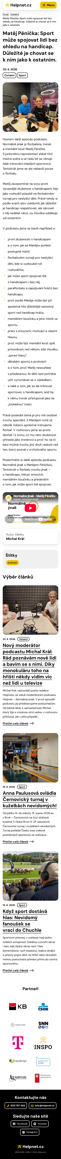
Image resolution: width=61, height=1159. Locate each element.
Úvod (5, 14)
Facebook (22, 1123)
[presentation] (30, 610)
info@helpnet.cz (44, 1105)
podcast (12, 562)
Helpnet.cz (21, 5)
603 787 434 (17, 1105)
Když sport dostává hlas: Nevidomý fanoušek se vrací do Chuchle (25, 920)
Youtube (42, 1123)
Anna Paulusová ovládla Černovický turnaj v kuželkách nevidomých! (30, 799)
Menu (51, 5)
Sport (22, 75)
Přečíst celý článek (15, 723)
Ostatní (15, 14)
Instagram (31, 1132)
